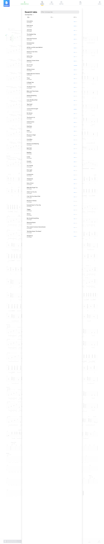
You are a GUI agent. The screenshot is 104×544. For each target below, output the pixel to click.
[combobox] (28, 17)
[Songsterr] (7, 3)
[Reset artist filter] (33, 14)
